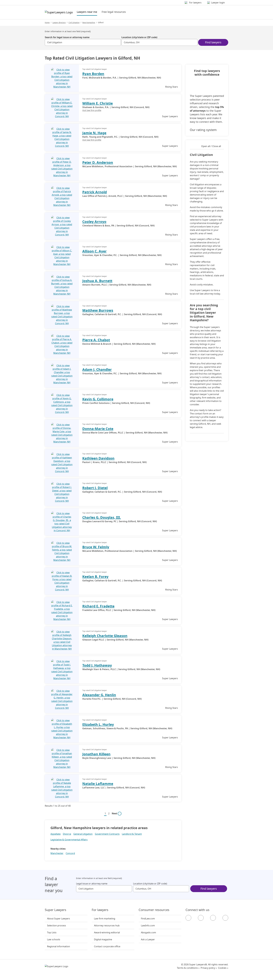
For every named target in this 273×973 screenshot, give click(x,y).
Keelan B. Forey (95, 576)
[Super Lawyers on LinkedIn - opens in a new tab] (225, 918)
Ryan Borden (93, 73)
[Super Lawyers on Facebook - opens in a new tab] (188, 918)
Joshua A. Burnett (97, 280)
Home (47, 22)
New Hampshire (88, 22)
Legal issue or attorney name (91, 883)
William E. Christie (97, 103)
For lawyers (100, 910)
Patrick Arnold (94, 192)
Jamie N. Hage (94, 132)
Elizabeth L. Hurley (98, 724)
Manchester (56, 853)
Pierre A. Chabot (96, 339)
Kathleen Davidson (98, 458)
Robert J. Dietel (95, 487)
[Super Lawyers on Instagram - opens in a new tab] (201, 918)
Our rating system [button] (203, 130)
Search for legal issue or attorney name (67, 37)
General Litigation (83, 833)
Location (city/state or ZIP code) (139, 37)
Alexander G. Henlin (99, 694)
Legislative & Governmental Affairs (69, 839)
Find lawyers (213, 42)
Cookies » (223, 967)
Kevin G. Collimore (97, 399)
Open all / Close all (211, 146)
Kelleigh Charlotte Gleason (104, 635)
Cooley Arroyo (94, 221)
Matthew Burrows (97, 310)
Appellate (55, 833)
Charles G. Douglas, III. (101, 517)
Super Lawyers (55, 910)
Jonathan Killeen (96, 754)
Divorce (67, 833)
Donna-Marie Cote (97, 428)
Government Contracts (107, 833)
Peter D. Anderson (97, 162)
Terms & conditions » (188, 967)
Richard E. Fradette (98, 606)
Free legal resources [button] (114, 12)
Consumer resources (154, 910)
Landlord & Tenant (132, 833)
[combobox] (83, 42)
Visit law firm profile (91, 110)
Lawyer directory (59, 22)
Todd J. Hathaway (97, 665)
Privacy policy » (209, 967)
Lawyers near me (87, 12)
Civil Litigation (74, 22)
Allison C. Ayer (94, 251)
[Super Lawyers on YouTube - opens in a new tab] (213, 918)
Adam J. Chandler (97, 369)
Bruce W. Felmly (95, 547)
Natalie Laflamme (97, 783)
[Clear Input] (117, 42)
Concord (70, 853)
